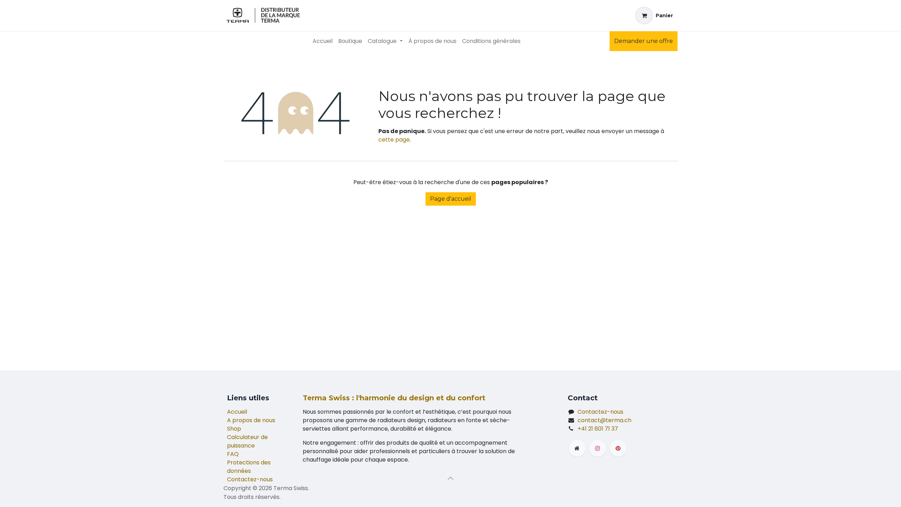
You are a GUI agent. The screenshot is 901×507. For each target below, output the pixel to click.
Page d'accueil (450, 198)
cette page (394, 140)
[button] (450, 478)
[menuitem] (322, 41)
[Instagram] (597, 448)
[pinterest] (618, 448)
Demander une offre (643, 41)
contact (604, 420)
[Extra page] (577, 448)
